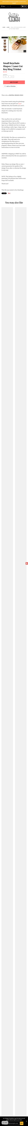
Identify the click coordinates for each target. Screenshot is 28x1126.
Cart (25, 6)
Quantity (5, 74)
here (19, 103)
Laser (8, 27)
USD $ (8, 6)
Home (3, 27)
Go (22, 1123)
